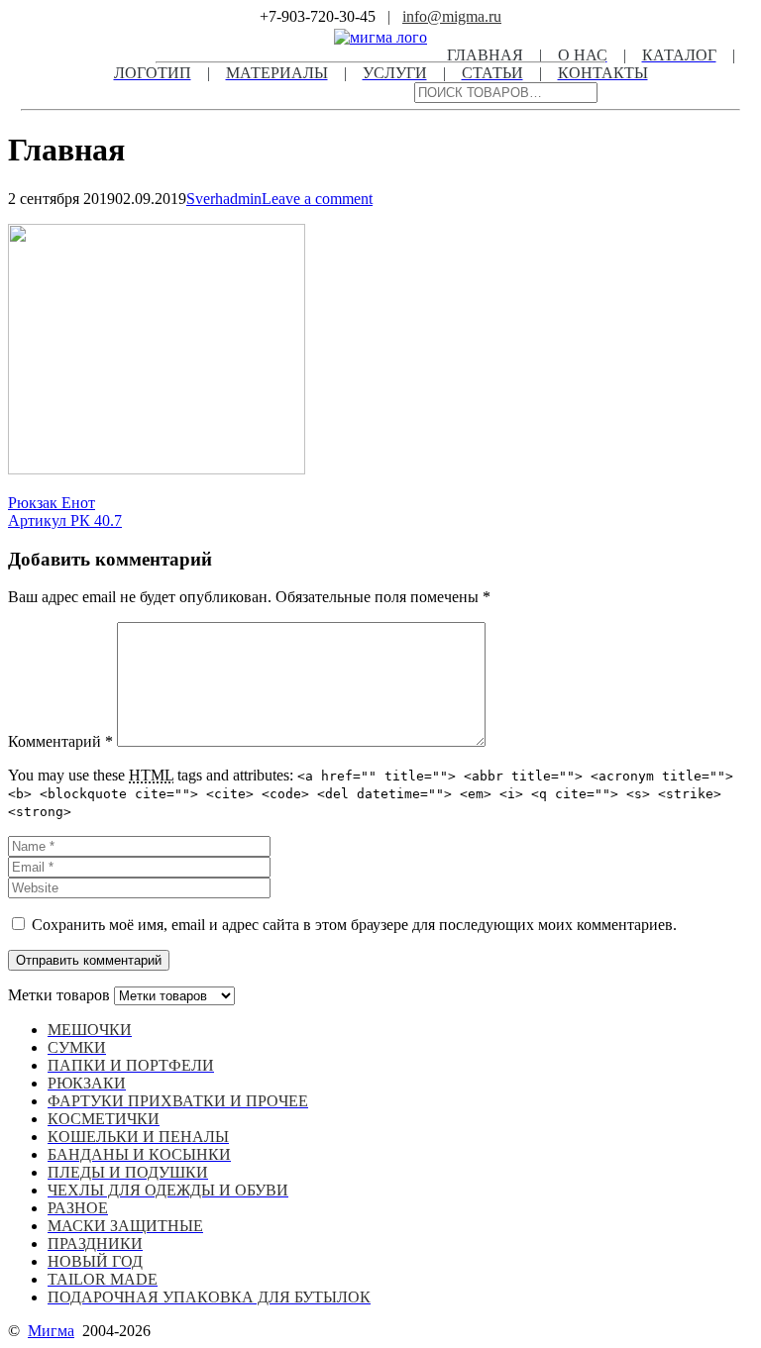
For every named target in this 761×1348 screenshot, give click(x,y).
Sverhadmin (224, 198)
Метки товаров (59, 994)
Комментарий (60, 741)
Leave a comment (317, 198)
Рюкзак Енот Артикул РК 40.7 (65, 511)
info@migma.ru (451, 16)
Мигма (51, 1330)
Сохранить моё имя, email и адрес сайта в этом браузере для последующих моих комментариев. (354, 924)
